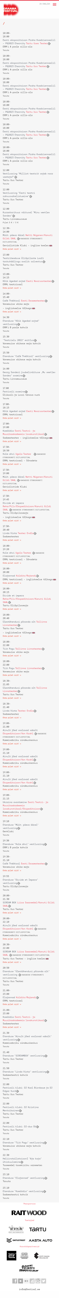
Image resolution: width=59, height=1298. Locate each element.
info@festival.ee (29, 1289)
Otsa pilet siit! (11, 718)
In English (44, 4)
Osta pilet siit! (11, 249)
